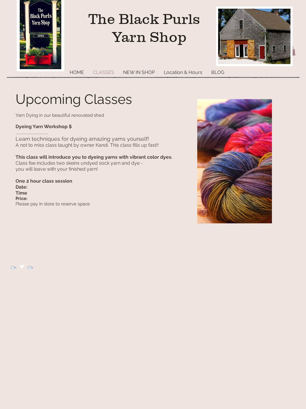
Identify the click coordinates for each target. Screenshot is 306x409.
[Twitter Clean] (22, 266)
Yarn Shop (147, 37)
